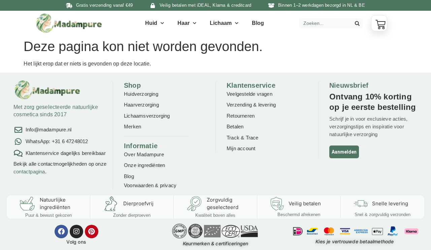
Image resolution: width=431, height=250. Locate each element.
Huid (151, 23)
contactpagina (29, 171)
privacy (168, 185)
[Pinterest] (91, 231)
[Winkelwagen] (379, 23)
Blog (258, 23)
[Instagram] (76, 231)
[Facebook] (61, 231)
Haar (183, 23)
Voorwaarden (139, 185)
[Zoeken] (357, 23)
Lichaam (221, 23)
